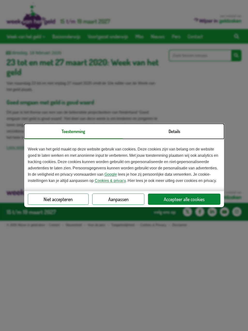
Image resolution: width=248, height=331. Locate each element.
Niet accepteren (58, 199)
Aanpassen (118, 199)
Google (110, 174)
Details (174, 131)
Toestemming (73, 131)
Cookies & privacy (110, 181)
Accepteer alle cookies (184, 199)
